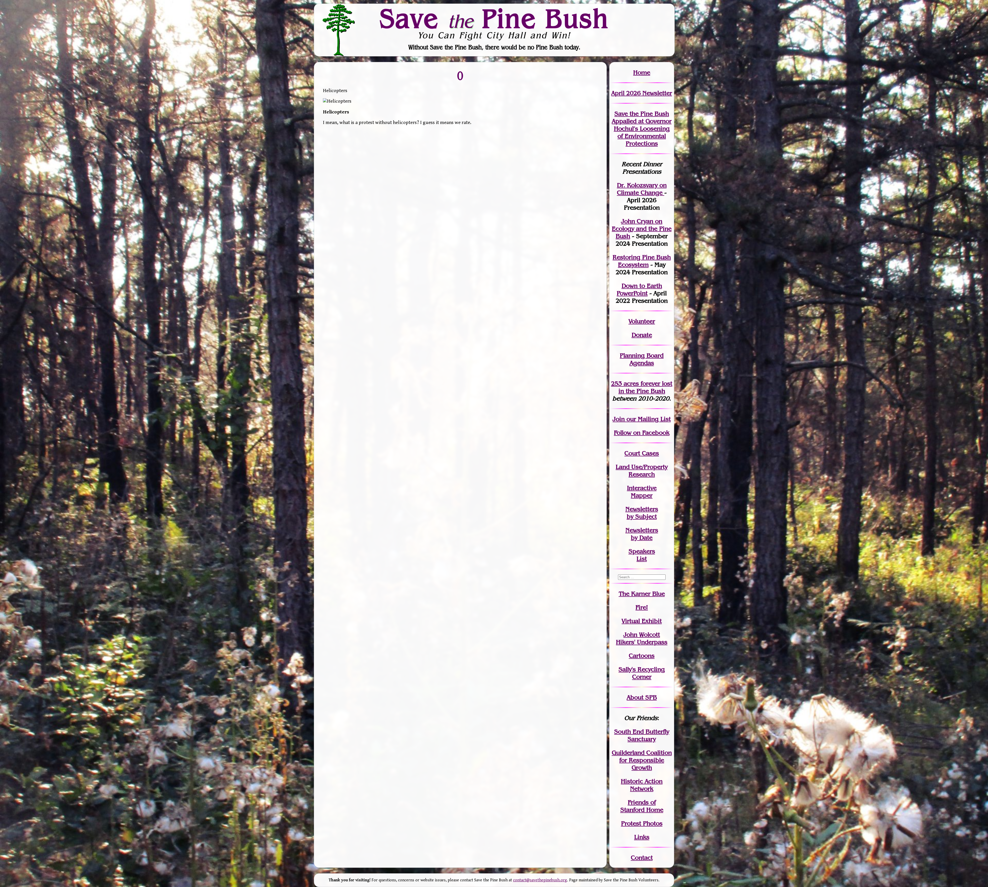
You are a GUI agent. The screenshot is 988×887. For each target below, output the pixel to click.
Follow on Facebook (641, 432)
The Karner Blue (642, 593)
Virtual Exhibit (642, 621)
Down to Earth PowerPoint (639, 289)
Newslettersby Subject (641, 512)
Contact (642, 857)
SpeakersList (642, 554)
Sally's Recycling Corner (642, 673)
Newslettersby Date (641, 533)
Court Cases (641, 453)
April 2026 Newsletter (641, 93)
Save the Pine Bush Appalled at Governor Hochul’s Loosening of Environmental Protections (642, 128)
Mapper (641, 495)
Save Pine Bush (494, 18)
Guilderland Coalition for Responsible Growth (642, 760)
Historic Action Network (642, 784)
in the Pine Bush (646, 387)
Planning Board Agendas (642, 359)
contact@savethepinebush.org (540, 880)
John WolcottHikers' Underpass (641, 638)
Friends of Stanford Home (641, 806)
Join (619, 419)
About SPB (642, 697)
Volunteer (642, 321)
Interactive (642, 488)
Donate (642, 335)
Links (641, 837)
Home (641, 72)
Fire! (642, 607)
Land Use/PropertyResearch (642, 470)
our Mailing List (648, 419)
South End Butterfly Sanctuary (641, 735)
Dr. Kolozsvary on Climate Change (642, 188)
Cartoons (642, 655)
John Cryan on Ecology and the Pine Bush (642, 228)
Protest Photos (642, 823)
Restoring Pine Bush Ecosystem (642, 260)
